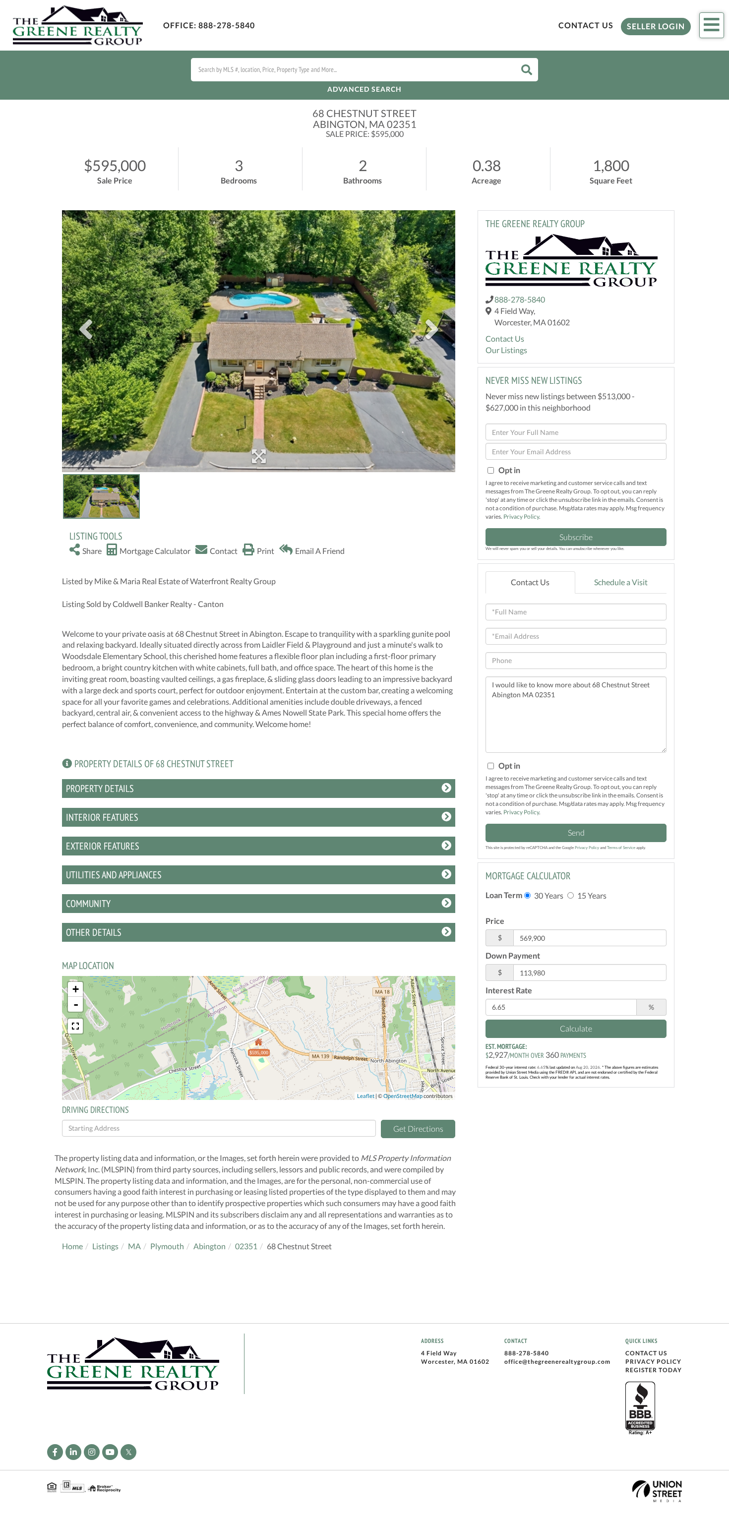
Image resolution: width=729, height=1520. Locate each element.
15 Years (591, 895)
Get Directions (418, 1128)
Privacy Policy (521, 516)
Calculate (576, 1028)
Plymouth (167, 1246)
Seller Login (656, 26)
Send (576, 832)
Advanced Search (364, 89)
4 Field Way (439, 1353)
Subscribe (576, 537)
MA (134, 1246)
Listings (105, 1246)
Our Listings (506, 350)
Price (495, 920)
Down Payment (513, 955)
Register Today (653, 1370)
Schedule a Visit (621, 582)
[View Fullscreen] (75, 1026)
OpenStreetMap (403, 1096)
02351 (246, 1246)
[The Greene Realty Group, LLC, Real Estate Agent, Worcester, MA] (640, 1409)
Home (72, 1246)
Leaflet (365, 1096)
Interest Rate (509, 990)
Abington (209, 1246)
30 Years (548, 895)
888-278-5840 (226, 25)
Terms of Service (621, 847)
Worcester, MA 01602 (455, 1361)
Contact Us (585, 25)
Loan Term (504, 895)
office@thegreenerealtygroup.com (557, 1361)
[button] (526, 69)
